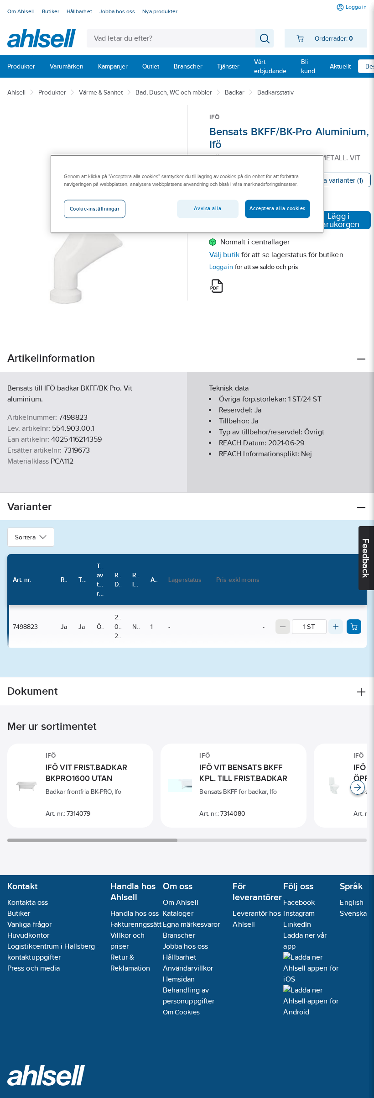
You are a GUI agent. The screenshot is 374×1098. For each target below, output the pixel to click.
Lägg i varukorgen (338, 220)
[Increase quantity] (335, 626)
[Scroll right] (357, 787)
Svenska (353, 913)
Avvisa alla (207, 208)
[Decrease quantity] (282, 626)
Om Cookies (181, 1012)
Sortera (25, 537)
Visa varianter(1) (338, 180)
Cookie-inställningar (94, 208)
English (352, 902)
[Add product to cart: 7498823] (354, 626)
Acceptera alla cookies (277, 208)
